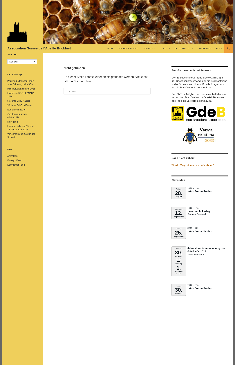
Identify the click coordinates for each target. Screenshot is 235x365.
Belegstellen (182, 48)
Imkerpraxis (204, 48)
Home (110, 48)
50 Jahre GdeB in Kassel (19, 105)
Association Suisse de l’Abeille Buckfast (39, 48)
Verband (148, 48)
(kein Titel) (12, 122)
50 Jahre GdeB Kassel (18, 101)
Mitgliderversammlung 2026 (21, 88)
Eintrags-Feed (14, 160)
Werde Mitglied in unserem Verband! (192, 165)
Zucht (163, 48)
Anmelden (12, 156)
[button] (22, 61)
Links (219, 48)
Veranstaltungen (128, 48)
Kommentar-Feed (16, 165)
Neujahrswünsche (16, 109)
